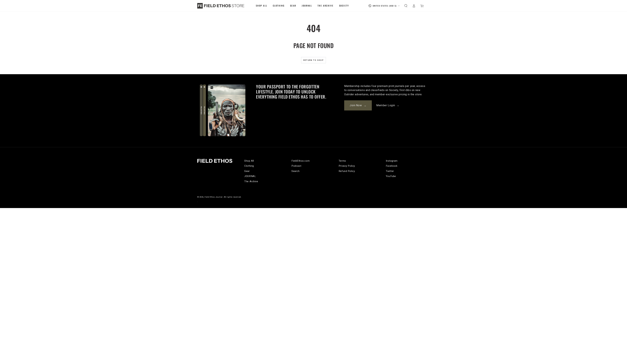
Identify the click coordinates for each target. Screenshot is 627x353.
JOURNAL (250, 176)
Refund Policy (347, 171)
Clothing (249, 165)
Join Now (358, 105)
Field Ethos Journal (214, 197)
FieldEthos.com (300, 160)
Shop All (249, 160)
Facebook (391, 165)
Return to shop (313, 60)
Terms (342, 160)
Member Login (387, 105)
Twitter (390, 171)
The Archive (251, 181)
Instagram (392, 160)
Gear (247, 171)
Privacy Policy (347, 165)
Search (295, 171)
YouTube (391, 176)
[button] (406, 5)
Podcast (296, 165)
